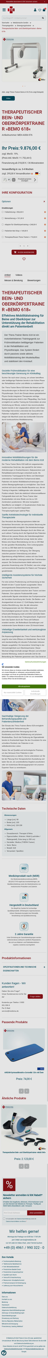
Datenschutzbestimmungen (35, 662)
